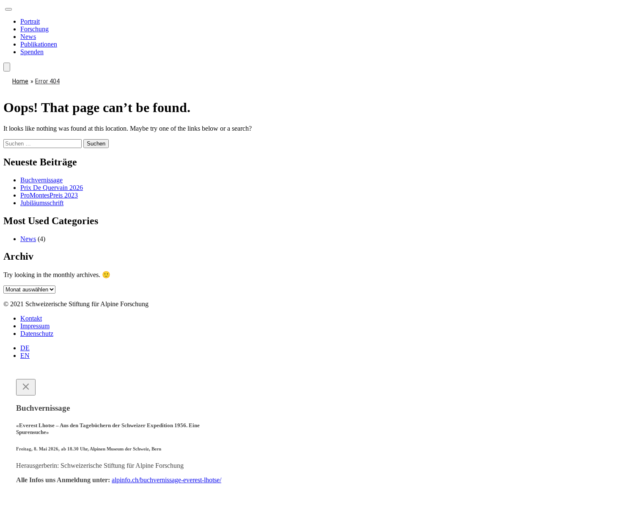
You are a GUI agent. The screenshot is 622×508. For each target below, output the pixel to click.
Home (20, 81)
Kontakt (31, 318)
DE (25, 347)
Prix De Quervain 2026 (51, 187)
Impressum (35, 326)
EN (25, 355)
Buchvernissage (41, 180)
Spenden (32, 51)
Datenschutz (36, 333)
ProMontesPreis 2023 (49, 195)
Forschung (34, 29)
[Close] (26, 387)
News (28, 36)
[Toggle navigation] (8, 9)
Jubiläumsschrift (41, 202)
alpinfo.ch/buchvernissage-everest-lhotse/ (166, 479)
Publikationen (38, 44)
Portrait (30, 21)
